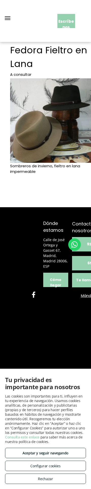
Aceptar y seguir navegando (45, 453)
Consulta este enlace (22, 437)
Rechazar (45, 478)
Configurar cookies (45, 465)
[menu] (8, 18)
